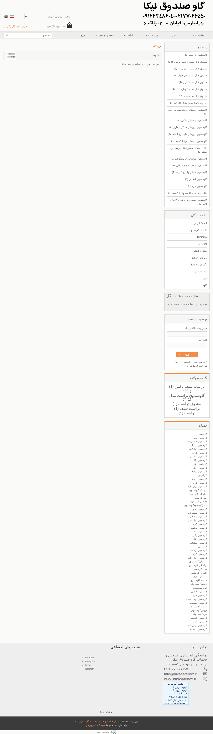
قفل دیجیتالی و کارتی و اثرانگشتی (187, 193)
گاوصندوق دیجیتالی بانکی (192, 120)
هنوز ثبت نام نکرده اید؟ (196, 365)
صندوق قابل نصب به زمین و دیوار (187, 61)
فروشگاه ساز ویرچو (95, 725)
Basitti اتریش (200, 223)
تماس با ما (105, 712)
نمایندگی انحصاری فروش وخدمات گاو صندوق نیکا (98, 721)
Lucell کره (201, 244)
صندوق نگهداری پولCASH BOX (188, 103)
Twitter (88, 665)
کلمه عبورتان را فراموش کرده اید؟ (191, 362)
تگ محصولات (198, 378)
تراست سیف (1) (187, 408)
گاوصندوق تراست (196, 54)
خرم (205, 278)
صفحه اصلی (198, 35)
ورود (82, 35)
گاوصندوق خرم (197, 186)
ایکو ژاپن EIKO (199, 257)
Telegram (89, 668)
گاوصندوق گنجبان (196, 179)
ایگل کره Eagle (199, 264)
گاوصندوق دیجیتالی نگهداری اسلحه (187, 134)
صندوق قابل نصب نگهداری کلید (189, 89)
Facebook (90, 657)
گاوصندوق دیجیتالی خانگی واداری (188, 127)
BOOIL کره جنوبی (197, 230)
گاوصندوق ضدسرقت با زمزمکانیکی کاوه (188, 202)
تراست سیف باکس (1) (187, 386)
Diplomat (202, 237)
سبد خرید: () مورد (56, 26)
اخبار (174, 35)
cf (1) (187, 391)
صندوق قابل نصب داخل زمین (190, 68)
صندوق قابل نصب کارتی (193, 82)
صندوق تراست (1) (187, 404)
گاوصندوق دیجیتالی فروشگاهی (189, 158)
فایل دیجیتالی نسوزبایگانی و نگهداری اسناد (188, 150)
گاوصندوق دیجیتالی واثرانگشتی (189, 141)
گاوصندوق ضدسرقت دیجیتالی (189, 165)
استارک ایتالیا (200, 250)
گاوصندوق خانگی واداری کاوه (189, 172)
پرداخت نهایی (152, 35)
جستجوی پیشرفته (105, 35)
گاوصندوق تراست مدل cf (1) (187, 397)
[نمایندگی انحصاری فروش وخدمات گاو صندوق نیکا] (174, 2)
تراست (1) (187, 413)
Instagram (90, 661)
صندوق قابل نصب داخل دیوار (190, 75)
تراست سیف (200, 271)
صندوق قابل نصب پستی (193, 96)
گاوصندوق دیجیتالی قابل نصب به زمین (187, 111)
